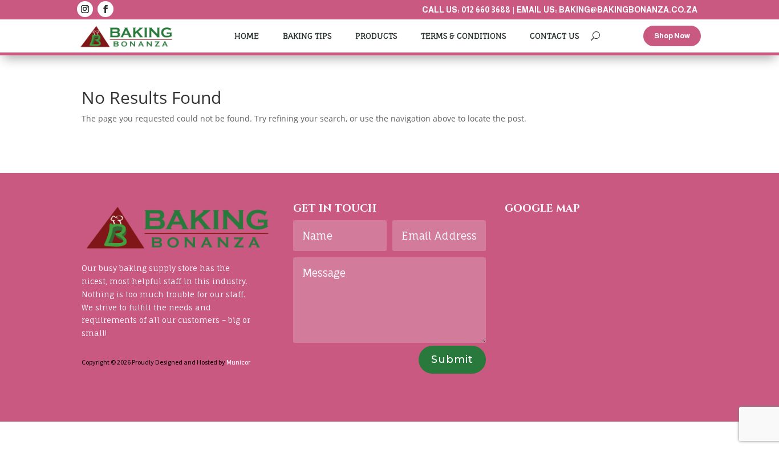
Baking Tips (307, 36)
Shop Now (672, 35)
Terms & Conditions (463, 36)
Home (246, 36)
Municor (238, 362)
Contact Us (554, 36)
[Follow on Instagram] (85, 9)
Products (376, 36)
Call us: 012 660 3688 (466, 9)
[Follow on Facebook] (105, 9)
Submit (452, 359)
